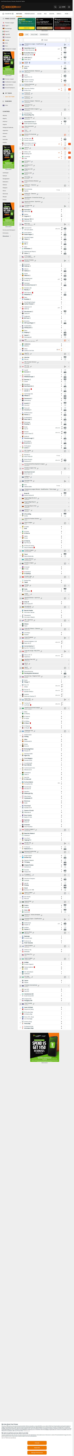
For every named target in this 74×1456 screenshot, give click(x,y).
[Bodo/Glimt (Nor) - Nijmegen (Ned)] (44, 53)
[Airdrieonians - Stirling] (44, 735)
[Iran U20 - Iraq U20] (44, 990)
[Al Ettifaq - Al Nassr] (44, 722)
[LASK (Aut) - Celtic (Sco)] (44, 58)
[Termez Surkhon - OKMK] (44, 968)
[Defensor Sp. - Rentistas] (44, 950)
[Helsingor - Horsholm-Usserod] (44, 284)
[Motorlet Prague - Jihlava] (44, 238)
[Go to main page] (15, 7)
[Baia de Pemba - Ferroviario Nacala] (44, 611)
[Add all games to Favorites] (20, 44)
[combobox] (44, 40)
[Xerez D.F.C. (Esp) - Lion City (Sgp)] (44, 1017)
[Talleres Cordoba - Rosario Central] (44, 80)
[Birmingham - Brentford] (44, 442)
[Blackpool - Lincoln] (44, 390)
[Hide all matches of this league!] (68, 45)
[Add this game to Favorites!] (20, 49)
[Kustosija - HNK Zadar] (44, 210)
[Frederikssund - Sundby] (44, 279)
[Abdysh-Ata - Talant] (44, 581)
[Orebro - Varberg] (44, 906)
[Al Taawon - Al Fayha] (44, 717)
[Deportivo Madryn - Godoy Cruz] (44, 89)
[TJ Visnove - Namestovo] (44, 847)
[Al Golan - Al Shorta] (44, 532)
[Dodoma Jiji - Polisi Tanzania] (44, 942)
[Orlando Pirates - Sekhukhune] (44, 866)
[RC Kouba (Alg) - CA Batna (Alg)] (44, 1013)
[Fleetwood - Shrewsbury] (44, 399)
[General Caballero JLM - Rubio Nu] (44, 642)
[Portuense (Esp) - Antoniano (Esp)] (44, 1027)
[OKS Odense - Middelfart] (44, 293)
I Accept (37, 1443)
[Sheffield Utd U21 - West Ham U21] (44, 473)
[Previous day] (21, 40)
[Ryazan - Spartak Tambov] (44, 690)
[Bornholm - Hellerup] (44, 265)
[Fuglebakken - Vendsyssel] (44, 326)
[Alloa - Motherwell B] (44, 740)
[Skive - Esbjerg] (44, 331)
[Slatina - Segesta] (44, 215)
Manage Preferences (37, 1452)
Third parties (27, 1430)
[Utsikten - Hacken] (44, 928)
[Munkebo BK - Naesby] (44, 288)
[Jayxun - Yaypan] (44, 981)
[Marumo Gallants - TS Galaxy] (44, 861)
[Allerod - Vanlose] (44, 270)
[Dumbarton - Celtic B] (44, 773)
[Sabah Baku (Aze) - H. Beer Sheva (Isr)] (44, 49)
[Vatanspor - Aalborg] (44, 307)
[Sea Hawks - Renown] (44, 897)
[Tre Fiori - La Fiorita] (44, 704)
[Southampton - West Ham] (44, 418)
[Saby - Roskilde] (44, 298)
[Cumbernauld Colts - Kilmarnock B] (44, 768)
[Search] (55, 7)
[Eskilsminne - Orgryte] (44, 923)
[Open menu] (69, 7)
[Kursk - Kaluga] (44, 681)
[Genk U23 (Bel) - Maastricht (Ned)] (44, 1008)
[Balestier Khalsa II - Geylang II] (44, 834)
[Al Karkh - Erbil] (44, 527)
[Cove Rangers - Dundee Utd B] (44, 759)
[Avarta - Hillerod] (44, 274)
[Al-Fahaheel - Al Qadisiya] (44, 572)
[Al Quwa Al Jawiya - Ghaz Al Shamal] (44, 546)
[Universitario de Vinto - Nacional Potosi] (44, 144)
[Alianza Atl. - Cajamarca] (44, 655)
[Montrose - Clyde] (44, 802)
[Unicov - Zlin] (44, 243)
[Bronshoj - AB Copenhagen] (44, 322)
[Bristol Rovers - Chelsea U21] (44, 460)
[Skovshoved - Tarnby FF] (44, 312)
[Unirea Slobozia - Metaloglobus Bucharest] (44, 672)
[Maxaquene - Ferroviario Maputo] (44, 616)
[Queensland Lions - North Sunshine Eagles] (44, 122)
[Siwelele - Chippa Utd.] (44, 870)
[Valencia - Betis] (44, 67)
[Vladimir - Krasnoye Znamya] (44, 695)
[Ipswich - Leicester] (44, 404)
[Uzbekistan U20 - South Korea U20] (44, 995)
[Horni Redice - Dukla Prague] (44, 233)
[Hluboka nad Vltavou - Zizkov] (44, 252)
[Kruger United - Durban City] (44, 856)
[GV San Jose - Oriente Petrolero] (44, 139)
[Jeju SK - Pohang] (44, 884)
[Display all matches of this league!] (68, 94)
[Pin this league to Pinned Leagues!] (41, 71)
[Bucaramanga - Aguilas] (44, 190)
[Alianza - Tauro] (44, 625)
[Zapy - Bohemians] (44, 247)
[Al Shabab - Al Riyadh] (44, 727)
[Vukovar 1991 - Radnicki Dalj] (44, 220)
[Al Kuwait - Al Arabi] (44, 568)
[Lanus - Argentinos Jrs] (44, 76)
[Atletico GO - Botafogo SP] (44, 152)
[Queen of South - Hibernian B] (44, 811)
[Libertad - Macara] (44, 358)
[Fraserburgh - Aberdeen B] (44, 787)
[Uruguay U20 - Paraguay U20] (44, 999)
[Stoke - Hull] (44, 428)
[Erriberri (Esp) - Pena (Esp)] (44, 1022)
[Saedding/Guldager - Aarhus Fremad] (44, 303)
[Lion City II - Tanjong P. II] (44, 839)
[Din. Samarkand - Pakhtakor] (44, 972)
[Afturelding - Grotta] (44, 515)
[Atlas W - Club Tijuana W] (44, 602)
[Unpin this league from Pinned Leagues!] (45, 44)
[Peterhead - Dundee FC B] (44, 806)
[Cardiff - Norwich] (44, 371)
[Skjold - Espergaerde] (44, 336)
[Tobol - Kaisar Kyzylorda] (44, 555)
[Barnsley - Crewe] (44, 380)
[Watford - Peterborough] (44, 437)
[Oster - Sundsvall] (44, 911)
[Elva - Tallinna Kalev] (44, 485)
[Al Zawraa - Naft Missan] (44, 541)
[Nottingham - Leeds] (44, 446)
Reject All (37, 1447)
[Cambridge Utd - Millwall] (44, 394)
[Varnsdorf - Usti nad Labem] (44, 228)
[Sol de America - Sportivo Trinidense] (44, 647)
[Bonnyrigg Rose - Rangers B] (44, 749)
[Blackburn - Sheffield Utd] (44, 385)
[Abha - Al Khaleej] (44, 712)
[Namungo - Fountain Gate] (44, 937)
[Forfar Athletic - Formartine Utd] (44, 783)
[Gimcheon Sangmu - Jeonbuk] (44, 879)
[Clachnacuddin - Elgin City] (44, 754)
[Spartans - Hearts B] (44, 821)
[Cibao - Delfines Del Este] (44, 349)
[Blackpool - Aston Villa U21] (44, 455)
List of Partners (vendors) (9, 1437)
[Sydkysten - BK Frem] (44, 317)
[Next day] (68, 40)
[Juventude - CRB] (44, 157)
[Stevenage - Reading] (44, 423)
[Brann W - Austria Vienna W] (44, 494)
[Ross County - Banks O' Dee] (44, 816)
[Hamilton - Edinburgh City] (44, 792)
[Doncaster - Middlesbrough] (44, 375)
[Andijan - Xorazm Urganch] (44, 963)
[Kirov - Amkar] (44, 685)
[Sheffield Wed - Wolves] (44, 413)
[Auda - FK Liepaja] (44, 590)
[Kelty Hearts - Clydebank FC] (44, 797)
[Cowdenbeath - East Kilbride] (44, 764)
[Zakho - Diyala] (44, 537)
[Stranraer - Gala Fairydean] (44, 825)
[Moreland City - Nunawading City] (44, 114)
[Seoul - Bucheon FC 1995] (44, 889)
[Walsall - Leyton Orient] (44, 432)
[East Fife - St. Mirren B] (44, 778)
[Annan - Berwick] (44, 745)
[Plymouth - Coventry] (44, 409)
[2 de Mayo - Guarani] (44, 633)
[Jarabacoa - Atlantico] (44, 345)
